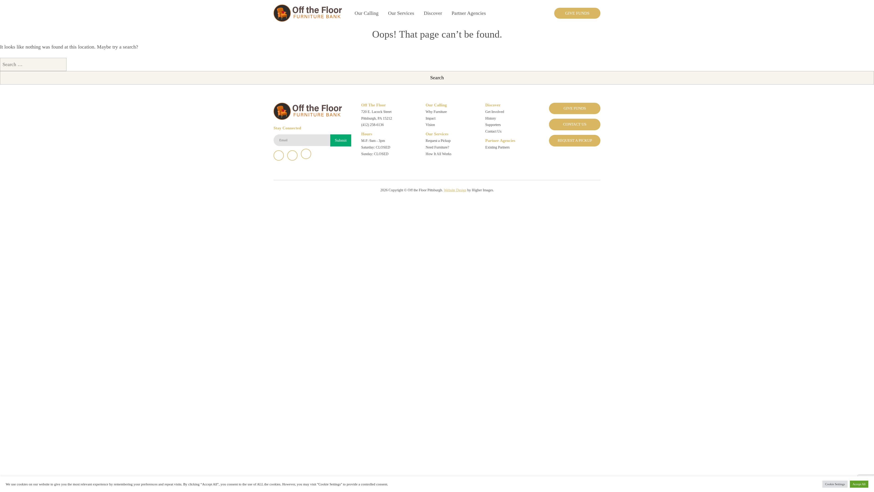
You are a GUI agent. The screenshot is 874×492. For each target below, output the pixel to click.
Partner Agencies (469, 13)
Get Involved (494, 112)
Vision (430, 125)
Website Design (455, 190)
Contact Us (493, 131)
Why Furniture (436, 112)
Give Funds (577, 13)
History (490, 118)
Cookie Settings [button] (835, 484)
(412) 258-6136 (372, 125)
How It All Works (438, 154)
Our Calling (367, 13)
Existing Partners (497, 147)
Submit (341, 140)
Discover (433, 13)
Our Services (401, 13)
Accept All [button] (859, 484)
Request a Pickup (438, 141)
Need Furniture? (437, 147)
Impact (430, 118)
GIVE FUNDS (575, 108)
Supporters (493, 125)
